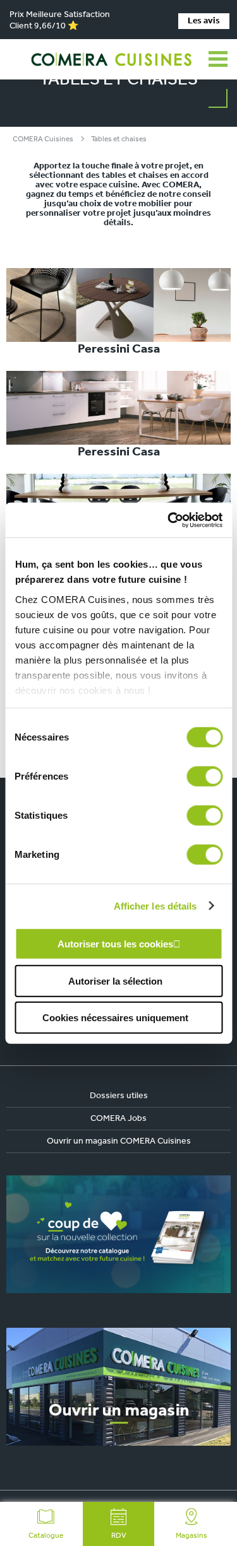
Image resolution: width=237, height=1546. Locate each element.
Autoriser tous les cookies (115, 944)
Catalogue (45, 1536)
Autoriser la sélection (115, 980)
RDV (118, 1536)
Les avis (204, 21)
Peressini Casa (119, 349)
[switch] (204, 776)
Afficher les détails (155, 905)
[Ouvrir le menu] (218, 59)
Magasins (191, 1536)
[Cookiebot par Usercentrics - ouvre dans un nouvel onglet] (168, 520)
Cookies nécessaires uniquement (115, 1017)
